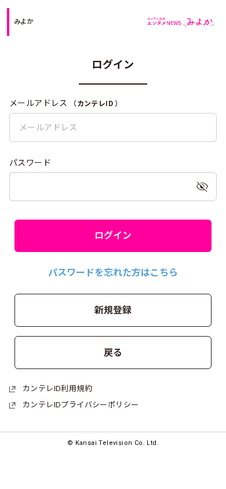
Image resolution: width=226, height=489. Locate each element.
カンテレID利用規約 (57, 388)
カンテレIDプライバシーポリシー (80, 404)
